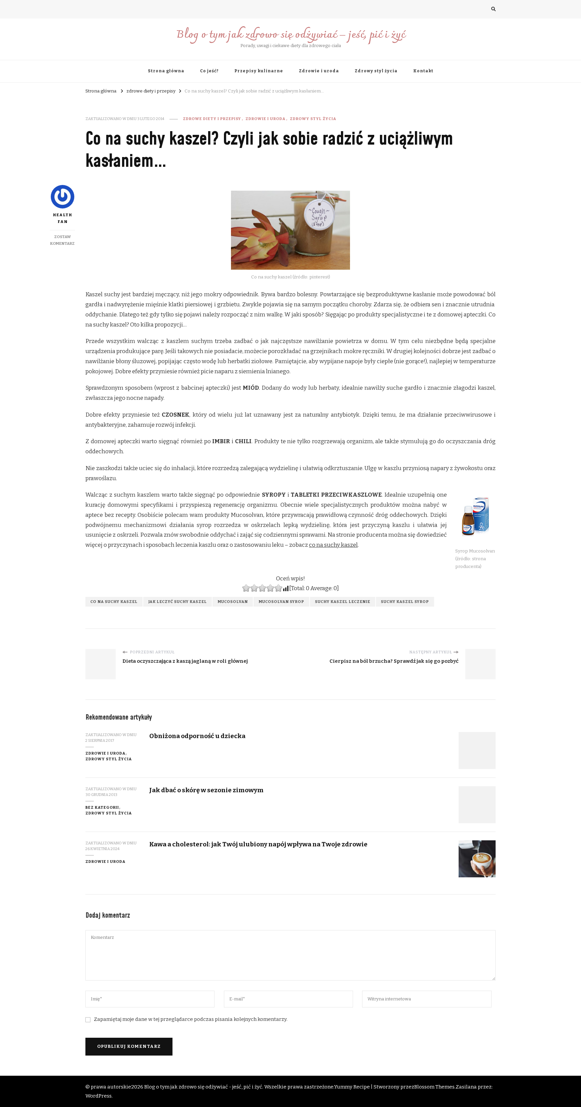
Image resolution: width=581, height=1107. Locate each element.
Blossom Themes (434, 1087)
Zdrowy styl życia (376, 71)
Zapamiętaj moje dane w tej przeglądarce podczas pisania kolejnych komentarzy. (190, 1019)
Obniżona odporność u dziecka (197, 736)
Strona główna (166, 71)
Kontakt (423, 71)
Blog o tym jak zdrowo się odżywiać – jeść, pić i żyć (291, 35)
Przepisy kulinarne (258, 71)
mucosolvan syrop (281, 601)
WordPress (98, 1096)
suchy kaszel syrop (405, 601)
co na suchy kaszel (333, 544)
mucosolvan (233, 601)
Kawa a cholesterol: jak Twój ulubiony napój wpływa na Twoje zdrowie (258, 844)
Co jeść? (209, 71)
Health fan (62, 218)
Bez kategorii (102, 807)
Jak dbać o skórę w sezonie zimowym (206, 790)
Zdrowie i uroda (319, 71)
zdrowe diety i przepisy (212, 118)
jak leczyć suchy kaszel (177, 601)
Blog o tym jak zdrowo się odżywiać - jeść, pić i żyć (203, 1087)
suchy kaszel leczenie (342, 601)
